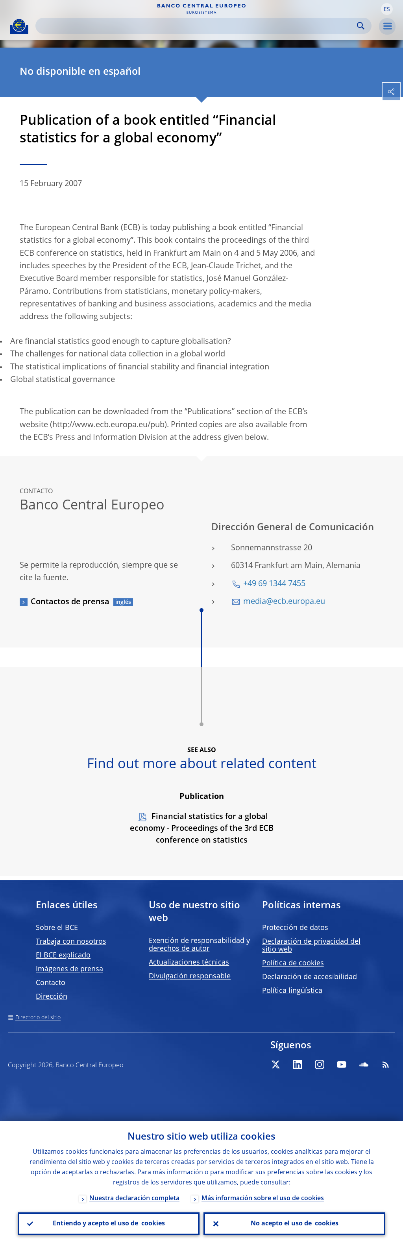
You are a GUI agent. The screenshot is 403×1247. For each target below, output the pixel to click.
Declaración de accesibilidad (309, 977)
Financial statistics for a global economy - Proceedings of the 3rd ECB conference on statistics (202, 829)
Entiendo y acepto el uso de (109, 1224)
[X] (275, 1064)
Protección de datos (295, 928)
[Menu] (387, 26)
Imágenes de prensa (69, 969)
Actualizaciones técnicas (189, 962)
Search (360, 26)
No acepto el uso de (294, 1224)
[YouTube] (341, 1064)
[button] (387, 9)
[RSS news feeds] (385, 1064)
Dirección (51, 996)
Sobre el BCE (57, 928)
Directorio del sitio (38, 1017)
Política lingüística (292, 990)
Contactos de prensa (70, 602)
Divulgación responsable (190, 976)
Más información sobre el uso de (263, 1198)
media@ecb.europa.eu (284, 602)
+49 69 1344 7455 (274, 584)
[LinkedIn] (297, 1064)
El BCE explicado (63, 955)
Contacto (50, 983)
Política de (293, 963)
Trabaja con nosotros (71, 941)
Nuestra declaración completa (134, 1198)
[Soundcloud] (363, 1064)
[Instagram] (319, 1064)
